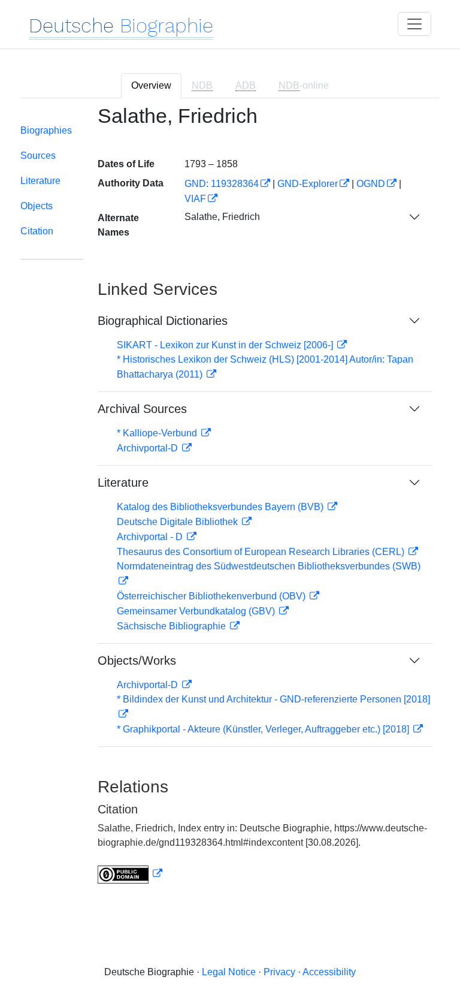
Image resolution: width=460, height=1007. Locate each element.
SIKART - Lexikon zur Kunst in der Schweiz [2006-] (226, 345)
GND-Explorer (307, 184)
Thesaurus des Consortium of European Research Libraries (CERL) (262, 552)
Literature (40, 181)
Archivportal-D (148, 448)
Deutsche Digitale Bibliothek (178, 522)
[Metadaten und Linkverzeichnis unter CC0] (130, 874)
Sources (38, 155)
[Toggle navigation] (414, 24)
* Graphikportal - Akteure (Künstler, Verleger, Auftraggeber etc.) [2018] (264, 729)
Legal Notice (229, 972)
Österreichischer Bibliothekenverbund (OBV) (212, 596)
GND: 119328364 (221, 184)
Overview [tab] (151, 85)
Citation (36, 231)
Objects (36, 206)
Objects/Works (137, 660)
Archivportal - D (151, 537)
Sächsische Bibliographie (172, 626)
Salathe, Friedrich (222, 217)
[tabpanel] (230, 502)
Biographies (46, 130)
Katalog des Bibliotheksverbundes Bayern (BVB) (221, 507)
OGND (370, 184)
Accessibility (329, 972)
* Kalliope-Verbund (158, 433)
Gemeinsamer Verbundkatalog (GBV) (197, 611)
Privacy (279, 972)
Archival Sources (142, 408)
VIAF (195, 199)
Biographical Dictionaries (163, 320)
